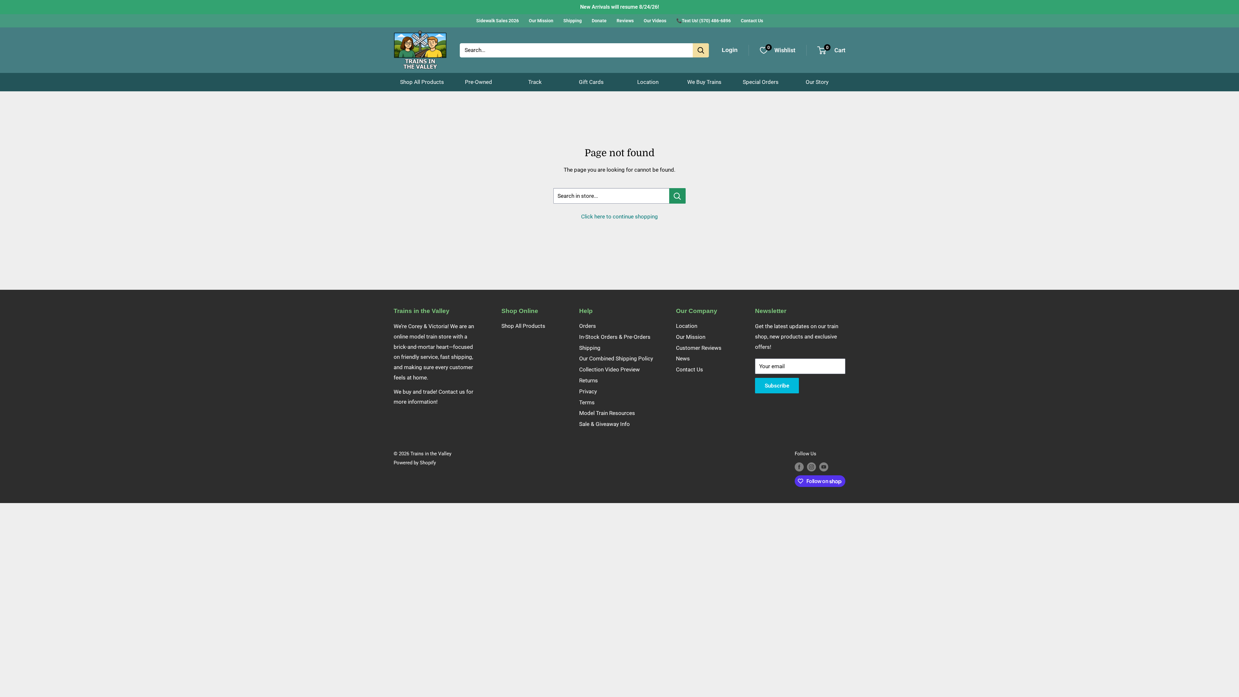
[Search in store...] (677, 196)
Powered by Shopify (415, 463)
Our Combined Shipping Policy (616, 358)
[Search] (701, 50)
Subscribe (777, 385)
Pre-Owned (478, 82)
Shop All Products (422, 82)
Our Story (817, 82)
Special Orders (761, 82)
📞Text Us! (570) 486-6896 (703, 20)
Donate (599, 20)
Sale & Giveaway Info (604, 424)
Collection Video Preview (609, 369)
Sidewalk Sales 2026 (497, 20)
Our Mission (541, 20)
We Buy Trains (704, 82)
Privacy (588, 391)
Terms (587, 402)
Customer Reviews (698, 348)
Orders (587, 326)
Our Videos (655, 20)
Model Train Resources (607, 413)
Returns (588, 380)
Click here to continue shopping (619, 216)
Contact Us (752, 20)
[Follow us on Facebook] (799, 466)
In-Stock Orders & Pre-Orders (614, 337)
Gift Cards (591, 82)
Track (535, 82)
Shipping (572, 20)
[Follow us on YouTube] (823, 466)
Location (648, 82)
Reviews (625, 20)
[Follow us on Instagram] (811, 466)
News (683, 358)
